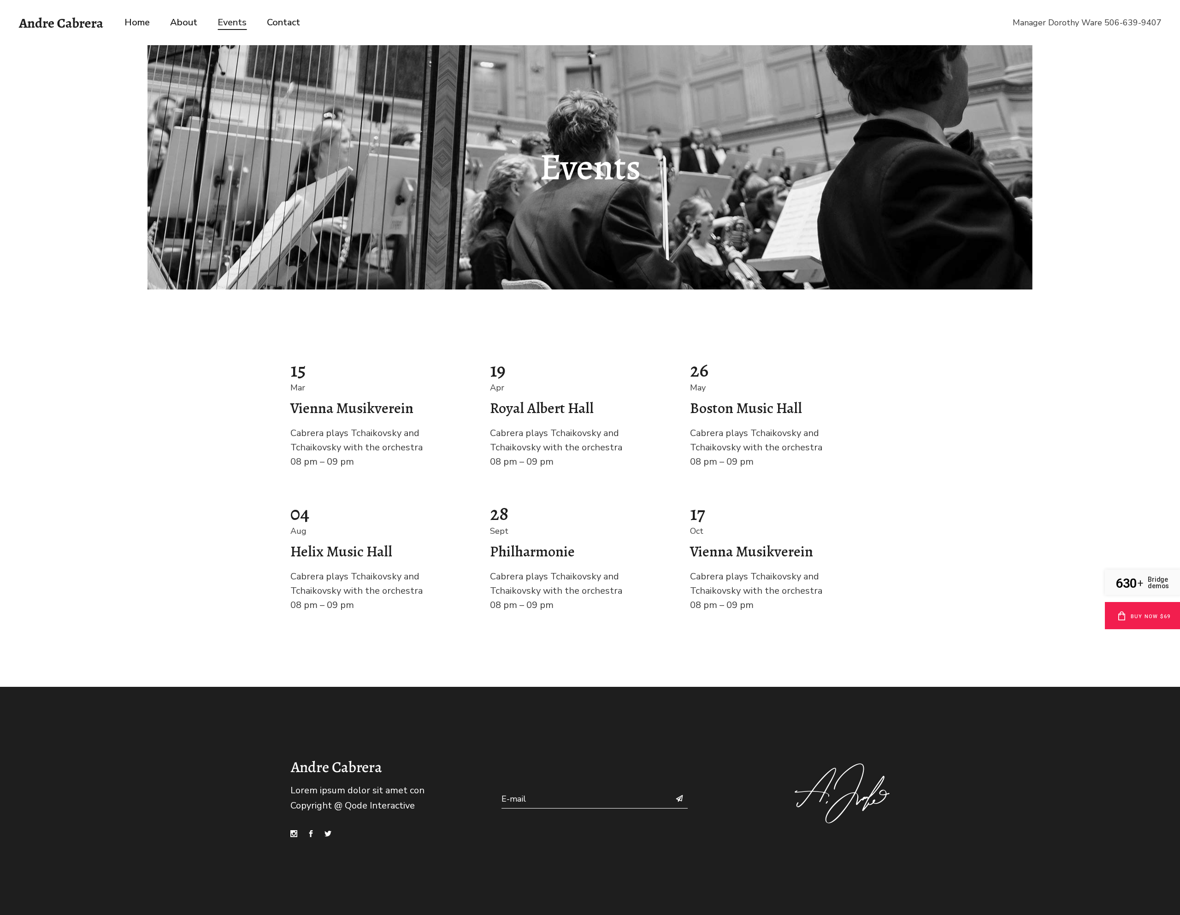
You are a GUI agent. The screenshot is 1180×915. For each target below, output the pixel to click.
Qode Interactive (380, 805)
